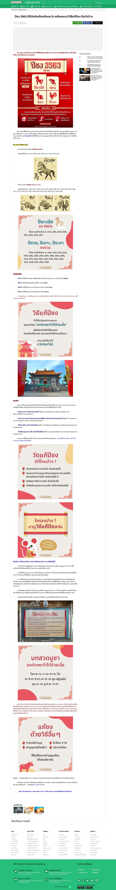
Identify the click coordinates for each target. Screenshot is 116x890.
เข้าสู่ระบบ (99, 2)
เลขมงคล (92, 875)
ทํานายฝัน (61, 871)
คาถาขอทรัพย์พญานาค (96, 884)
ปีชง (18, 814)
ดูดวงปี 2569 (30, 871)
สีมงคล (45, 882)
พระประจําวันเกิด (63, 884)
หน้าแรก (16, 6)
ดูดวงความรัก (48, 6)
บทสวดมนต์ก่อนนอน (64, 878)
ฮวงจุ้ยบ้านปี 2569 (32, 884)
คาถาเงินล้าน (62, 882)
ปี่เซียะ (44, 878)
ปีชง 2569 (30, 873)
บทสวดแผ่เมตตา (63, 886)
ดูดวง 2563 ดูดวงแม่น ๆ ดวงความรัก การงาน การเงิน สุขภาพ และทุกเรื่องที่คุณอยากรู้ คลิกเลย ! (45, 791)
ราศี (44, 875)
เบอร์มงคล (77, 873)
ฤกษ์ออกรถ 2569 (31, 880)
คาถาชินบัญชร (62, 880)
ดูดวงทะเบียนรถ (47, 884)
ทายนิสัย (45, 880)
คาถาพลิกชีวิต (78, 882)
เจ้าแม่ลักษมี (93, 886)
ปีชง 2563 (28, 136)
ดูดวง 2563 (39, 814)
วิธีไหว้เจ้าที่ (93, 871)
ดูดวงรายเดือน (15, 886)
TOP (112, 887)
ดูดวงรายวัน (37, 6)
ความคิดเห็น (78, 22)
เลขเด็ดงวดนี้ (93, 880)
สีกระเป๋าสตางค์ (94, 873)
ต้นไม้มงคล (77, 884)
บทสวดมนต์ (62, 875)
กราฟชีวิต (13, 882)
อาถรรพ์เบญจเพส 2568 (33, 886)
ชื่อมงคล (77, 878)
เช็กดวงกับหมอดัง (87, 6)
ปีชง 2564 (36, 785)
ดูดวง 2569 (26, 6)
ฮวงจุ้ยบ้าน (77, 875)
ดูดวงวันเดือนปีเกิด (73, 6)
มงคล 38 (92, 882)
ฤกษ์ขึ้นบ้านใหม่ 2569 (33, 882)
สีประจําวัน (45, 873)
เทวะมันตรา (71, 581)
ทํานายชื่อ (77, 880)
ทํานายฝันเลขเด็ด (63, 873)
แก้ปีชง (29, 814)
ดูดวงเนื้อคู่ (14, 884)
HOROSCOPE (33, 2)
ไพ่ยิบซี (13, 873)
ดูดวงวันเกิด (46, 886)
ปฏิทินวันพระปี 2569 (32, 875)
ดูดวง (44, 871)
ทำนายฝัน (99, 6)
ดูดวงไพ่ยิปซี (59, 6)
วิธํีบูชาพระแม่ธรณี (95, 878)
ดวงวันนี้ (13, 875)
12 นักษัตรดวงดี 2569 (32, 878)
